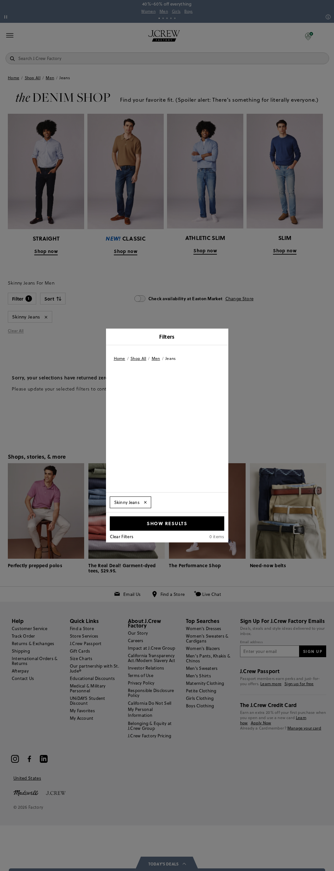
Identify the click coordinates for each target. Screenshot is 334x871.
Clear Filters (122, 536)
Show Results (167, 523)
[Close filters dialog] (221, 337)
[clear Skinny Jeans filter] (145, 502)
